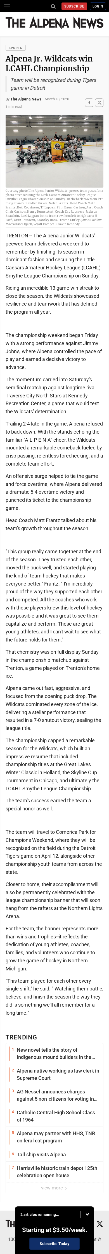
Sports (16, 48)
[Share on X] (99, 102)
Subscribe (74, 6)
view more (52, 1188)
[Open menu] (7, 6)
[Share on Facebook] (89, 102)
